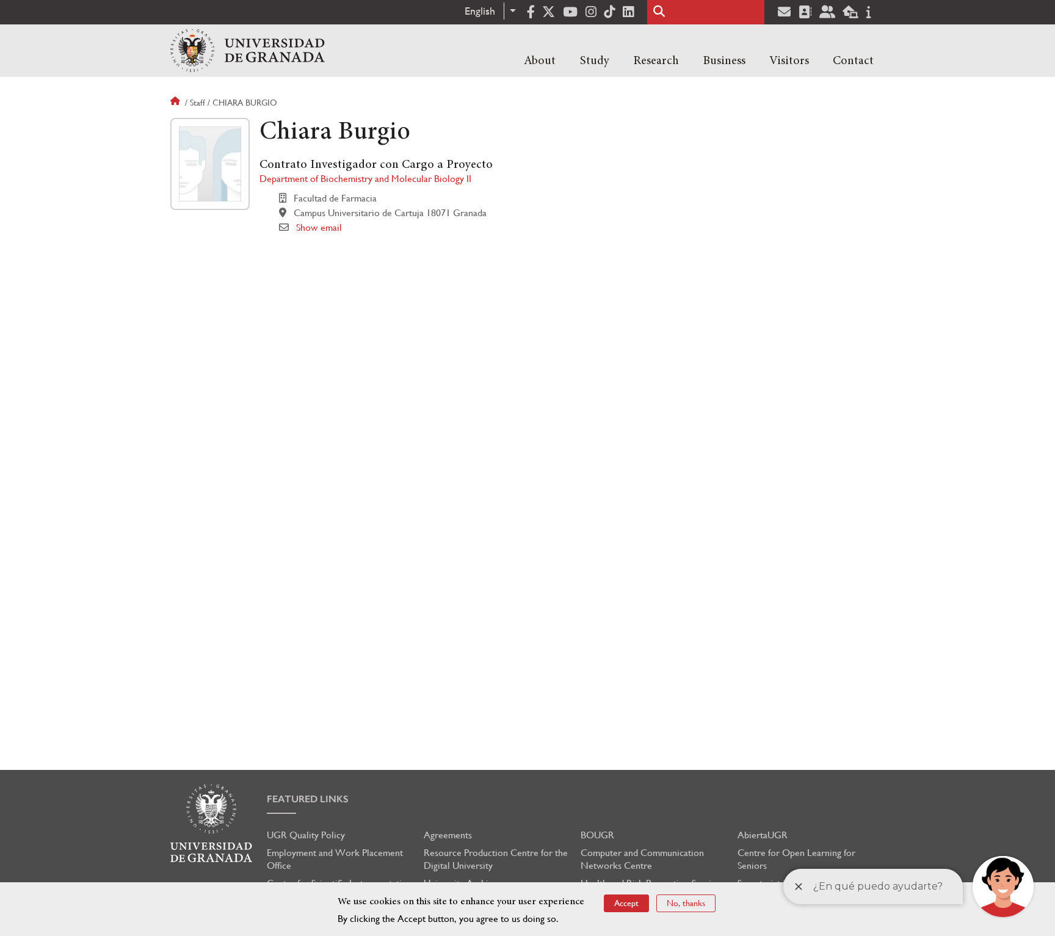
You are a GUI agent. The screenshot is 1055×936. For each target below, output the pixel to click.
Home (176, 102)
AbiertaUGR (763, 835)
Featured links (308, 799)
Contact (853, 61)
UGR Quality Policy (306, 835)
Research (656, 61)
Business (724, 61)
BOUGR (597, 835)
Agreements (448, 835)
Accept (626, 903)
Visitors (789, 61)
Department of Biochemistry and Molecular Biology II (365, 178)
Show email (319, 227)
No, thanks (686, 903)
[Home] (247, 50)
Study (594, 61)
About (540, 61)
